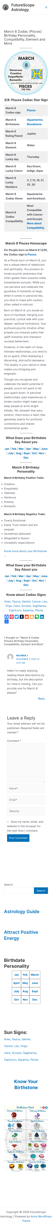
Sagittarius (39, 605)
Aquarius (28, 610)
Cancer (36, 601)
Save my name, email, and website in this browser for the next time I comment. (25, 826)
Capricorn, (15, 610)
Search (8, 884)
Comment (14, 740)
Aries (7, 601)
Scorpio (26, 605)
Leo (44, 601)
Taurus (16, 601)
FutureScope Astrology (22, 7)
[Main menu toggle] (46, 7)
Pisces (31, 110)
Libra (17, 605)
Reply (41, 698)
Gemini (26, 601)
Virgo (8, 605)
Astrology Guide (21, 911)
